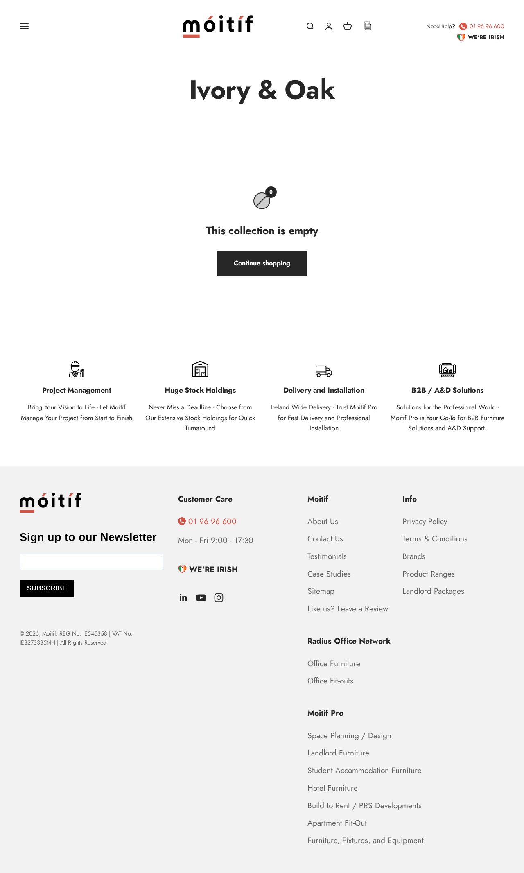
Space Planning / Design (349, 735)
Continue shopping (262, 263)
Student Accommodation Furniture (364, 770)
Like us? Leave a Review (347, 608)
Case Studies (329, 573)
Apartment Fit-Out (337, 822)
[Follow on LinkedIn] (183, 597)
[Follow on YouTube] (201, 597)
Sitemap (320, 591)
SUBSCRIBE (47, 588)
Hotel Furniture (332, 788)
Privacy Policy (424, 521)
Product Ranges (428, 573)
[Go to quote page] (367, 26)
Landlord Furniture (338, 752)
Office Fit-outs (330, 680)
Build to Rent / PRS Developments (364, 805)
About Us (322, 521)
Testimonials (327, 556)
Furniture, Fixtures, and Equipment (365, 840)
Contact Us (325, 538)
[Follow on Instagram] (218, 597)
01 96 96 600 (487, 26)
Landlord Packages (433, 591)
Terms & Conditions (435, 538)
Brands (413, 556)
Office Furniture (333, 663)
